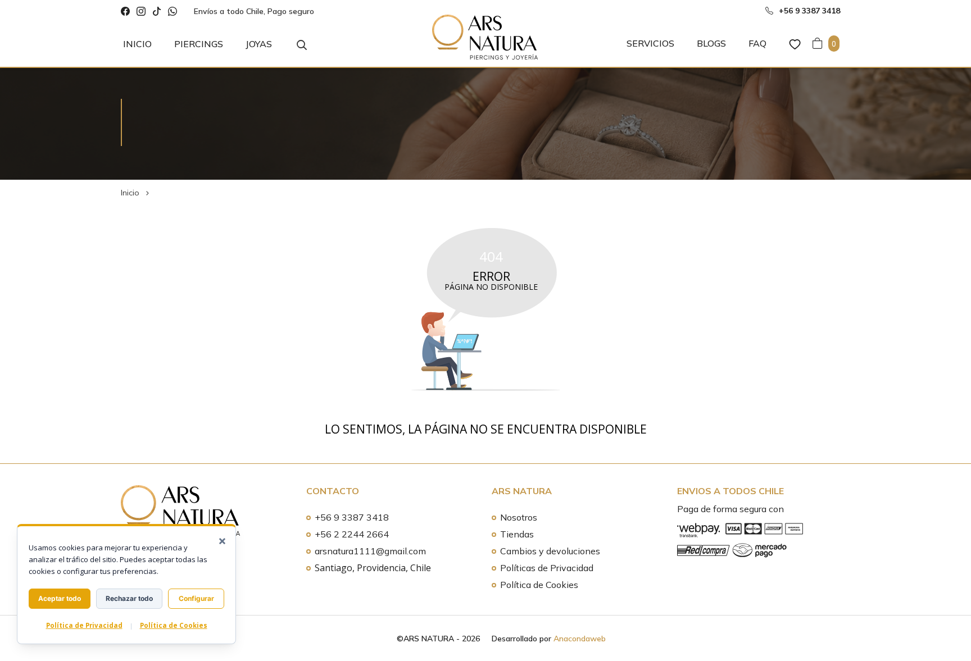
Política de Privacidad (84, 625)
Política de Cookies (539, 584)
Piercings (198, 43)
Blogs (711, 43)
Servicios (650, 43)
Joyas (259, 43)
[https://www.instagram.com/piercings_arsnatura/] (141, 11)
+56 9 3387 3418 (352, 517)
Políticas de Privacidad (546, 567)
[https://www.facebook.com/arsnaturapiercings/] (125, 11)
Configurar (196, 598)
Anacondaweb (579, 638)
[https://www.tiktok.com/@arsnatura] (156, 11)
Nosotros (518, 517)
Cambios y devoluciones (550, 551)
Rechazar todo (129, 598)
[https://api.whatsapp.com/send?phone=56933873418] (172, 11)
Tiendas (517, 534)
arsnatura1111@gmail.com (370, 551)
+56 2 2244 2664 (352, 534)
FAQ (757, 43)
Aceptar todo (59, 598)
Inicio (137, 43)
